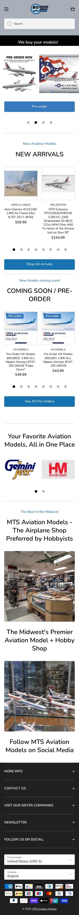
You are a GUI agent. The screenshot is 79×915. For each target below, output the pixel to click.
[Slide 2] (21, 249)
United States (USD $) (24, 861)
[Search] (8, 24)
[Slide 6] (51, 249)
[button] (73, 9)
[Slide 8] (65, 249)
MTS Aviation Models (44, 909)
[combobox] (39, 24)
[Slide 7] (58, 249)
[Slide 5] (43, 249)
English (13, 876)
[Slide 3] (28, 249)
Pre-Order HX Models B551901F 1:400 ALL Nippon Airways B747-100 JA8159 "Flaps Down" (21, 361)
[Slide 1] (14, 249)
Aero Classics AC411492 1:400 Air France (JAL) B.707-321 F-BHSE (20, 213)
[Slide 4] (36, 249)
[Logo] (39, 9)
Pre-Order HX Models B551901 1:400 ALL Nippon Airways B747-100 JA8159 (58, 360)
